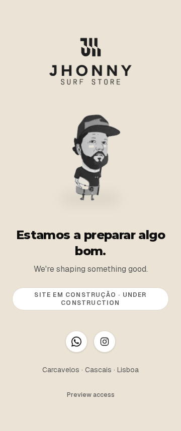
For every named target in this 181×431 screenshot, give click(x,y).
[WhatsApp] (76, 342)
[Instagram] (105, 342)
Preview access (91, 395)
